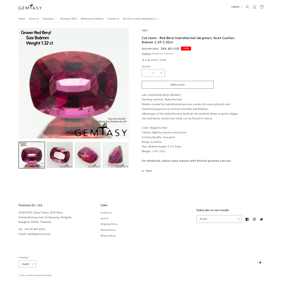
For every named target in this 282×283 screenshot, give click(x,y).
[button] (49, 18)
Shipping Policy (109, 224)
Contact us (106, 212)
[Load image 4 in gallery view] (115, 155)
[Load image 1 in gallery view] (32, 155)
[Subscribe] (238, 219)
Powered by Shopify (43, 275)
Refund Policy (108, 230)
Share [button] (149, 170)
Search (104, 218)
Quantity (146, 66)
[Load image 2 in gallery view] (60, 155)
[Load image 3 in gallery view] (88, 155)
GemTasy (30, 275)
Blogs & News (108, 235)
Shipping (146, 53)
